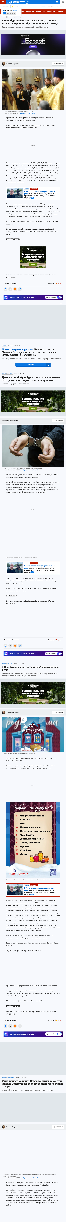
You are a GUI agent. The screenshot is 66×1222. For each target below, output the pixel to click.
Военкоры (60, 11)
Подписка (60, 7)
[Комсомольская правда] (16, 2)
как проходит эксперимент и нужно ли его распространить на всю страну (39, 194)
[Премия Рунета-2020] (27, 2)
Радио (43, 7)
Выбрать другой (11, 13)
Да (4, 13)
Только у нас (51, 11)
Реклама (50, 7)
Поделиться (59, 63)
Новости (4, 373)
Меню (3, 2)
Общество (27, 188)
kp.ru (59, 284)
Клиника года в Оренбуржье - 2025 (35, 11)
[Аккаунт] (63, 2)
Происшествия (11, 1077)
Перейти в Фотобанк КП (27, 113)
